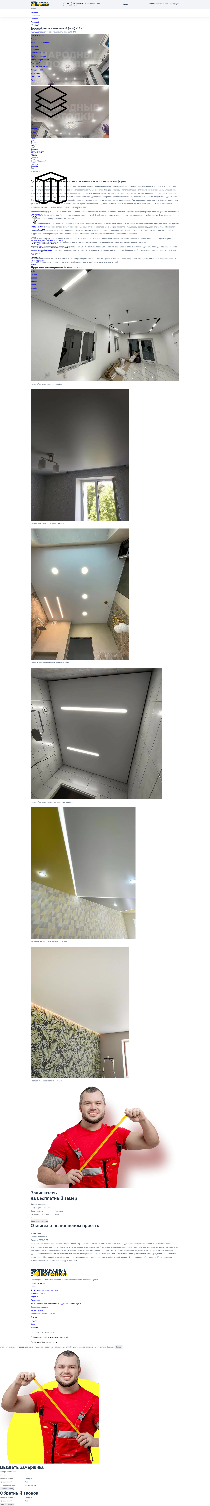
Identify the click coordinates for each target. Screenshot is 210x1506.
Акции (34, 1297)
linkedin (34, 281)
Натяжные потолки (38, 1283)
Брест (33, 1324)
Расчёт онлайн (37, 1310)
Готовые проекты (39, 1293)
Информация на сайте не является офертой (49, 1337)
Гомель (34, 1317)
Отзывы (35, 1300)
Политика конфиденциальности (44, 1342)
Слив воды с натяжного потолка (44, 244)
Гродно (33, 1321)
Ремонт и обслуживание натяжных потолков (49, 247)
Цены (33, 1286)
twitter (33, 271)
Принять (118, 1347)
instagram (35, 274)
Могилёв (34, 1327)
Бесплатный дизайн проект (42, 251)
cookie (21, 1347)
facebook (34, 278)
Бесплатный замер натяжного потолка (47, 240)
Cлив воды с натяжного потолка (44, 1290)
